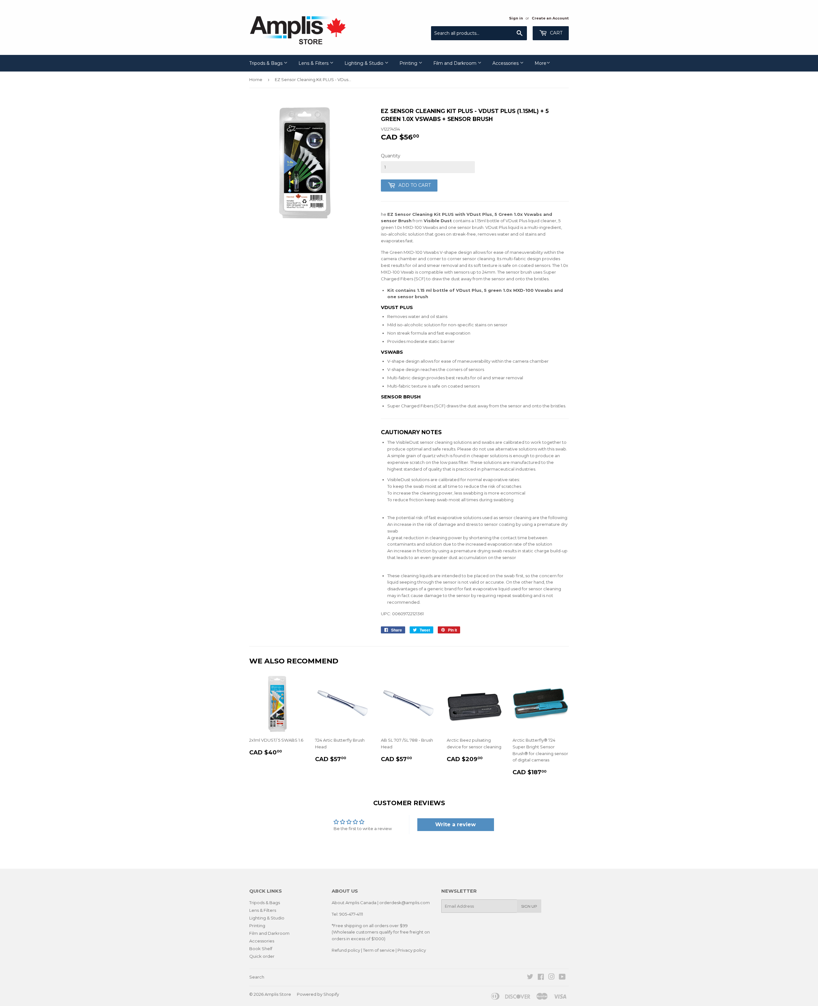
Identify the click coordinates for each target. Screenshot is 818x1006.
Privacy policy (411, 950)
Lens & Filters (314, 63)
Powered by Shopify (318, 994)
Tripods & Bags (266, 63)
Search (256, 977)
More (540, 63)
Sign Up (529, 906)
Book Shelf (260, 948)
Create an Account (550, 18)
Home (255, 79)
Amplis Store (278, 994)
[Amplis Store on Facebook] (540, 977)
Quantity (390, 156)
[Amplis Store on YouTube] (562, 977)
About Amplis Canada (354, 902)
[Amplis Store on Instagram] (551, 977)
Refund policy (346, 950)
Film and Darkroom (455, 63)
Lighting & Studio (364, 63)
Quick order (261, 956)
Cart (555, 33)
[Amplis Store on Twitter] (530, 977)
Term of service (379, 950)
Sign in (516, 18)
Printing (409, 63)
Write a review (455, 824)
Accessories (506, 63)
